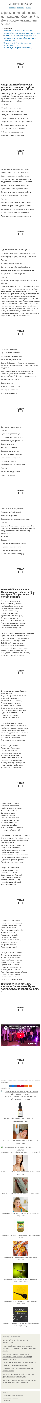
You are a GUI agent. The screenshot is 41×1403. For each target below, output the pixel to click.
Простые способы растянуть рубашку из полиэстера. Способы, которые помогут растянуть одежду (17, 1356)
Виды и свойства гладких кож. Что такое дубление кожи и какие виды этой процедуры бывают (19, 1348)
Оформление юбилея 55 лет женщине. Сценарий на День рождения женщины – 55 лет (22, 32)
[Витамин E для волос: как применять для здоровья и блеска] (20, 1233)
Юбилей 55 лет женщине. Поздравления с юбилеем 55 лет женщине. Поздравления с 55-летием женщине (21, 38)
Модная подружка (20, 4)
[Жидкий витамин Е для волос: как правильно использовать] (20, 1299)
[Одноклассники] (28, 1086)
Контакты (5, 1395)
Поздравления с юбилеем (13, 1080)
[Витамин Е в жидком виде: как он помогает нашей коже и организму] (20, 1321)
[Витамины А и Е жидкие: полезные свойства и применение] (20, 1138)
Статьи (28, 7)
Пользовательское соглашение (15, 1395)
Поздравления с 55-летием (27, 1080)
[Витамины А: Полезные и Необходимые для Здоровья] (20, 1255)
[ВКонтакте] (13, 1086)
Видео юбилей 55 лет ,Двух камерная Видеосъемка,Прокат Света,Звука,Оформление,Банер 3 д (18, 45)
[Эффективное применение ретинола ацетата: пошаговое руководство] (20, 1116)
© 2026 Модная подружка (9, 1392)
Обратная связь (7, 1400)
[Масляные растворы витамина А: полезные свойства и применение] (20, 1277)
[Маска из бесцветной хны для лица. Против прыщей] (20, 1150)
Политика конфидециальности (10, 1398)
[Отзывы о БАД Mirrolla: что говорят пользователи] (20, 1191)
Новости (20, 7)
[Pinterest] (20, 1086)
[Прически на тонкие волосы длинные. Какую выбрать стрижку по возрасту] (20, 1094)
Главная (12, 7)
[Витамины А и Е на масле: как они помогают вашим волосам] (20, 1169)
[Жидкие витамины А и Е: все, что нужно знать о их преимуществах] (20, 1211)
